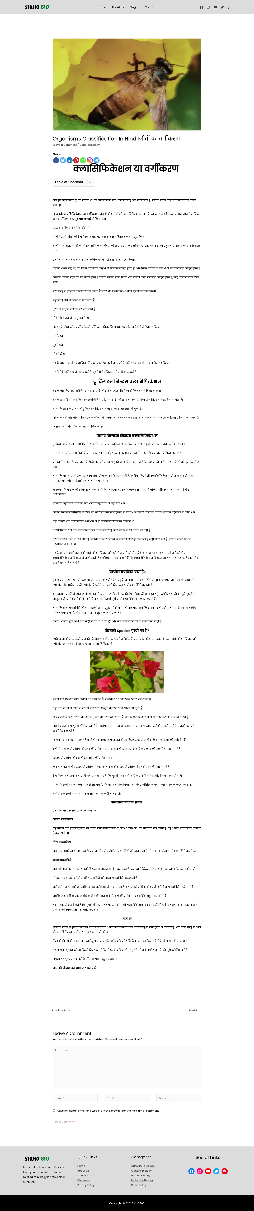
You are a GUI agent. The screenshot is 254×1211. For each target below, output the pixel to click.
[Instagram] (208, 7)
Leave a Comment (65, 145)
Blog (133, 7)
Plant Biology (139, 1185)
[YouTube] (215, 7)
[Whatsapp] (83, 160)
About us (117, 7)
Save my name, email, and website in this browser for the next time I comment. (108, 1111)
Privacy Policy (85, 1185)
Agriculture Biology (143, 1166)
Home (102, 7)
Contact (151, 7)
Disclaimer (84, 1180)
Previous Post (59, 1010)
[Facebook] (201, 7)
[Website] (178, 1098)
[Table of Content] (89, 182)
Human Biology (140, 1175)
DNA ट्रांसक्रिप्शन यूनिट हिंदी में (71, 228)
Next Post (197, 1010)
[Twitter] (222, 7)
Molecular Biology (142, 1180)
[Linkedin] (70, 160)
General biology (89, 145)
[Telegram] (96, 160)
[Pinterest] (229, 7)
